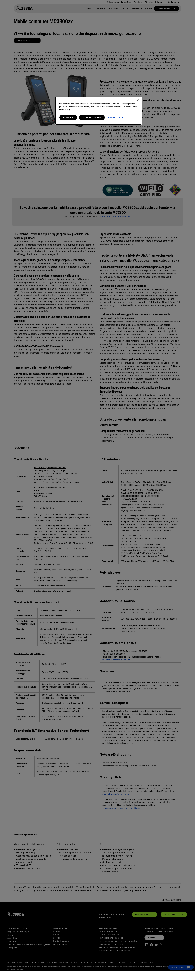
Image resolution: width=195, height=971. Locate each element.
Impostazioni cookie (114, 117)
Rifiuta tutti (68, 117)
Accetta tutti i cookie (91, 117)
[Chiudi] (138, 100)
